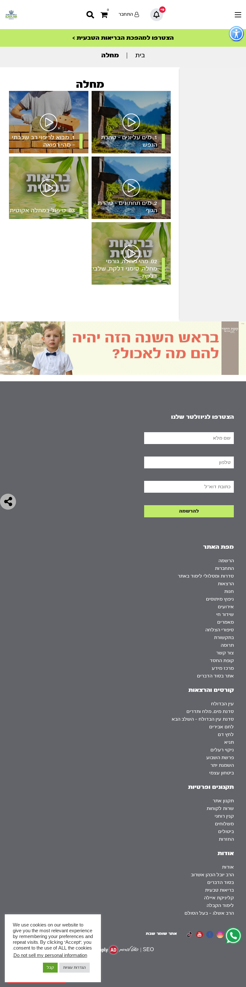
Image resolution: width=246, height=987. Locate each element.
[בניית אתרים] (116, 949)
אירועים (226, 607)
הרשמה (226, 560)
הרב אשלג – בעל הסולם (209, 913)
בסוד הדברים (220, 882)
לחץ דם (226, 734)
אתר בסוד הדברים (215, 676)
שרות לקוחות (220, 808)
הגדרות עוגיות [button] (74, 967)
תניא (229, 742)
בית (140, 55)
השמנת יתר (222, 765)
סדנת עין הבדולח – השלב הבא (203, 719)
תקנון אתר (223, 801)
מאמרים (225, 622)
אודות (228, 867)
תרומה (227, 645)
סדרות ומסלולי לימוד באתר (206, 576)
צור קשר (225, 653)
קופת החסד (222, 660)
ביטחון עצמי (221, 773)
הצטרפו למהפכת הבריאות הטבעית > (123, 38)
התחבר (126, 14)
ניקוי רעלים (222, 750)
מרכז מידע (223, 668)
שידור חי (225, 614)
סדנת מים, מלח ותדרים (210, 711)
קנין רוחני (224, 816)
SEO (148, 949)
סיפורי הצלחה (219, 630)
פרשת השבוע (220, 757)
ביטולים (226, 831)
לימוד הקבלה (220, 905)
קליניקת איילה (219, 898)
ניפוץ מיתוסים (220, 599)
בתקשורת (224, 637)
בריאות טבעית (219, 890)
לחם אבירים (221, 727)
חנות (229, 591)
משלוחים (224, 824)
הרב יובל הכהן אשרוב (212, 875)
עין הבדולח (222, 704)
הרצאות (226, 584)
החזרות (226, 839)
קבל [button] (50, 967)
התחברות (224, 568)
